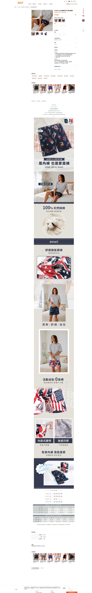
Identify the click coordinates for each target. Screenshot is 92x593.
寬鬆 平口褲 (34, 78)
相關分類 (33, 73)
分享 (56, 69)
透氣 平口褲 (40, 78)
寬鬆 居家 (45, 78)
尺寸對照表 (56, 30)
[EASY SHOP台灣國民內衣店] (20, 3)
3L (64, 25)
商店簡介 (37, 591)
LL (61, 25)
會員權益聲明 (53, 592)
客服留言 (52, 591)
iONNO (55, 44)
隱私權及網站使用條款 (39, 592)
